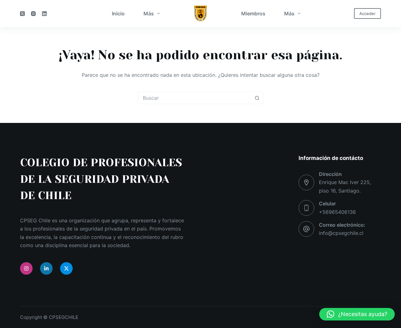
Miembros (253, 13)
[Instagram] (33, 13)
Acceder (367, 13)
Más (148, 13)
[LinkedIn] (44, 13)
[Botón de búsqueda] (257, 98)
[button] (357, 314)
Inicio (118, 13)
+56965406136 (337, 212)
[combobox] (194, 98)
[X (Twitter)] (22, 13)
